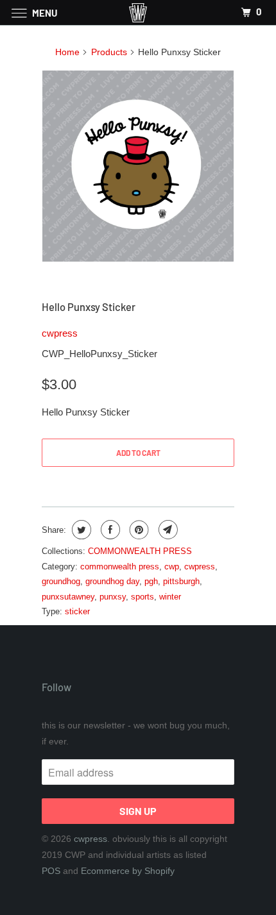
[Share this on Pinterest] (137, 529)
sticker (77, 611)
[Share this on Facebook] (109, 529)
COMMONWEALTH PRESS (140, 551)
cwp (171, 566)
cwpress (60, 333)
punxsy (112, 596)
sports (142, 596)
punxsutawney (68, 596)
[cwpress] (138, 12)
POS (51, 871)
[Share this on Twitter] (80, 529)
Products (109, 52)
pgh (151, 581)
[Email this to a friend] (166, 529)
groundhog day (112, 581)
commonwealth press (119, 566)
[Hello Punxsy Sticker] (138, 166)
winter (170, 596)
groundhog (61, 581)
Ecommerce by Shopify (128, 871)
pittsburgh (181, 581)
